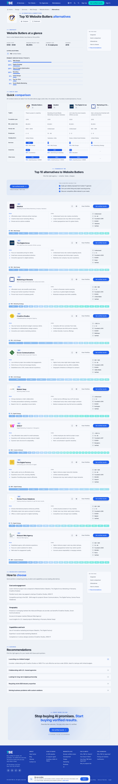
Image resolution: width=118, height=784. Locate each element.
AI (63, 767)
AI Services (20, 3)
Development (67, 756)
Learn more (65, 780)
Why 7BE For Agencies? (103, 754)
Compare (25, 21)
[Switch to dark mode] (74, 3)
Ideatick (56, 105)
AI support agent (51, 756)
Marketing (66, 761)
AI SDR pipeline (50, 754)
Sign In (108, 3)
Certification (100, 759)
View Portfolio (86, 206)
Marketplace (56, 3)
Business (65, 764)
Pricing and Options (102, 756)
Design (65, 759)
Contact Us (32, 761)
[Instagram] (12, 770)
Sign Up (84, 3)
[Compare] (76, 206)
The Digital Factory (24, 462)
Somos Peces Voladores (26, 499)
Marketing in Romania (103, 105)
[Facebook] (8, 770)
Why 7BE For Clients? (86, 754)
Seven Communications (25, 353)
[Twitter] (15, 770)
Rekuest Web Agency (25, 535)
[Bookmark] (33, 107)
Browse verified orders (69, 754)
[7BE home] (10, 752)
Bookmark (37, 21)
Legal (109, 779)
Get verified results (96, 3)
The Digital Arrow (81, 105)
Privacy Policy (92, 779)
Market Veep (21, 389)
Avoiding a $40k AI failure (51, 760)
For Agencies (44, 3)
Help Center (32, 754)
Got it (84, 779)
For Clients (31, 3)
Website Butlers (37, 105)
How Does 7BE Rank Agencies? (86, 760)
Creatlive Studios (23, 316)
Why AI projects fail (85, 763)
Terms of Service (102, 779)
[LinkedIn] (19, 770)
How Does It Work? (85, 756)
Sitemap (31, 759)
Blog (30, 756)
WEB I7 (19, 426)
